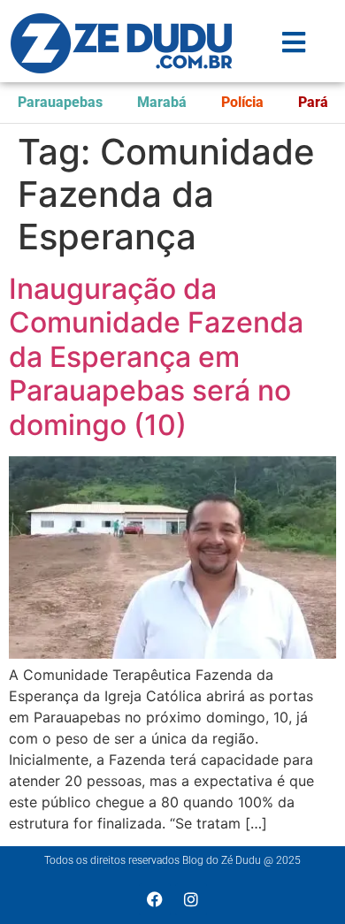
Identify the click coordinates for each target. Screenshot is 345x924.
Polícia (242, 102)
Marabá (162, 102)
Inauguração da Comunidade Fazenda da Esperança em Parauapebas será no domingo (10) (156, 356)
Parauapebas (60, 102)
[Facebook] (155, 899)
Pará (313, 102)
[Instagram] (191, 899)
